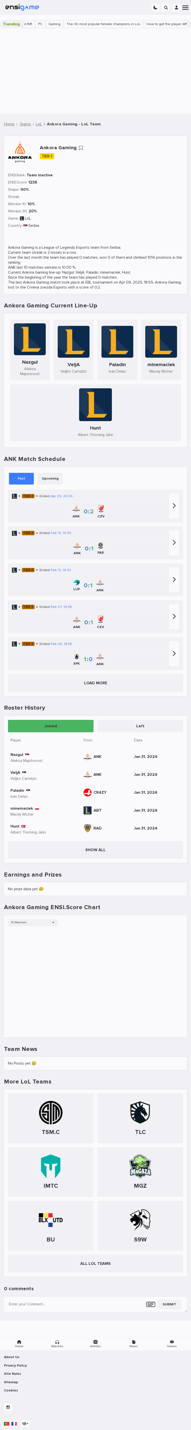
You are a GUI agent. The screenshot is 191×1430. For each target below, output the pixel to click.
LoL (28, 218)
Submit (169, 1304)
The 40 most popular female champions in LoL (93, 24)
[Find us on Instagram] (8, 1407)
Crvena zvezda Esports (47, 287)
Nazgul (68, 272)
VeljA (80, 272)
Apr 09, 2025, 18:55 (136, 282)
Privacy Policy (15, 1365)
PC (30, 24)
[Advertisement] (95, 71)
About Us (11, 1357)
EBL (88, 282)
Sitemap (11, 1382)
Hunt (126, 272)
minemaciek (110, 272)
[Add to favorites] (81, 148)
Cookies (11, 1390)
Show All (95, 849)
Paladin (92, 272)
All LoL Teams (95, 1263)
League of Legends (58, 247)
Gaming (44, 24)
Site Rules (12, 1374)
